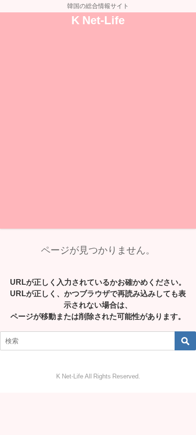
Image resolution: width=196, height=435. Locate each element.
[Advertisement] (98, 131)
